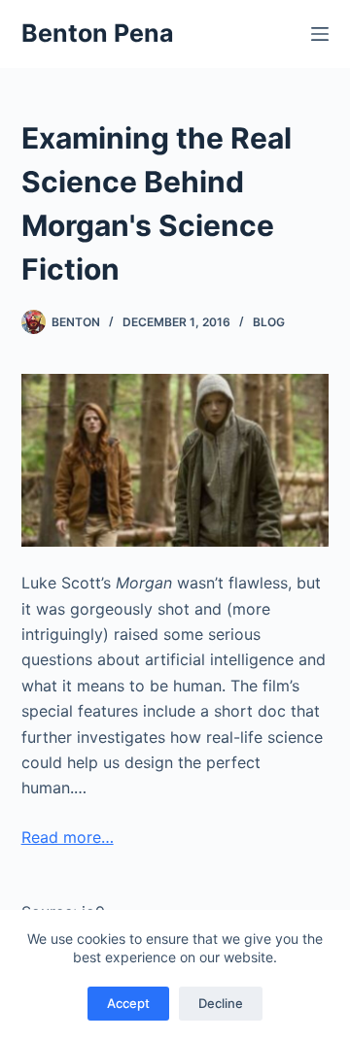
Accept (128, 1003)
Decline (220, 1003)
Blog (269, 322)
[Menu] (320, 34)
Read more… (67, 837)
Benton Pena (97, 33)
